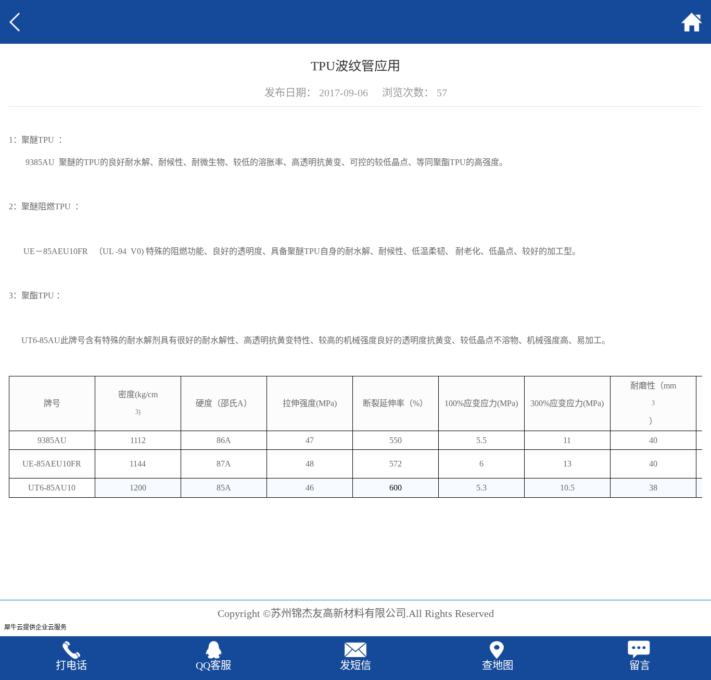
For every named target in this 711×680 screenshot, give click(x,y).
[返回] (31, 22)
